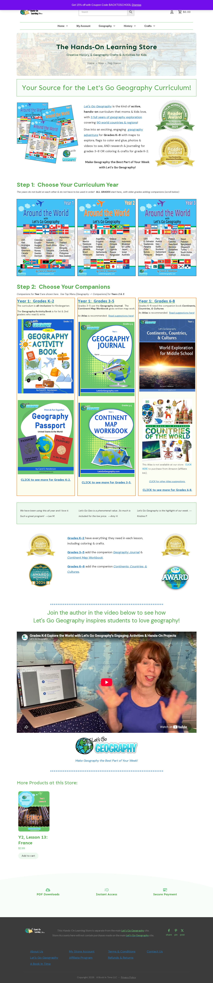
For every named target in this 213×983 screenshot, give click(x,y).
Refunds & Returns (120, 958)
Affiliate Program (81, 958)
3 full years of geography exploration (116, 117)
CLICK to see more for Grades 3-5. (106, 482)
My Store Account (82, 951)
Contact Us (155, 951)
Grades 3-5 (75, 552)
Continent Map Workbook (85, 558)
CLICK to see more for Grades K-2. (46, 480)
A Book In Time (40, 964)
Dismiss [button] (136, 5)
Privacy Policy (128, 977)
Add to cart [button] (28, 855)
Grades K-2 (75, 538)
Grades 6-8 (76, 566)
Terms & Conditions (121, 951)
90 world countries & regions (117, 123)
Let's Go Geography (132, 930)
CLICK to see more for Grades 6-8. (167, 490)
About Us (36, 951)
